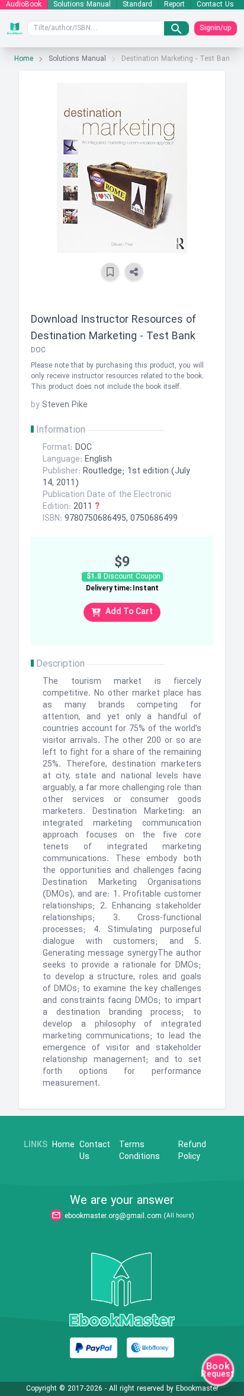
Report (174, 4)
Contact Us (215, 4)
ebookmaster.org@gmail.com (113, 1216)
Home (23, 59)
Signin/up (216, 28)
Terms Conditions (139, 1151)
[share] (133, 271)
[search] (176, 28)
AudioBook (23, 4)
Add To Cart (129, 612)
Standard (137, 4)
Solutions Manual (82, 4)
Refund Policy (192, 1151)
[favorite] (110, 271)
